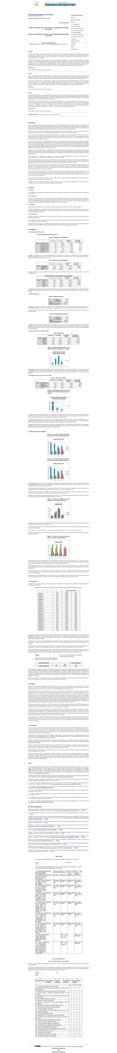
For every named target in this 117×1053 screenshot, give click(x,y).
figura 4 (32, 483)
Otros (74, 45)
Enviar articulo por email (78, 36)
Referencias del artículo (78, 28)
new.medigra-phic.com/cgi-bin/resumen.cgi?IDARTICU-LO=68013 (66, 784)
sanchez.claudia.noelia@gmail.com (41, 773)
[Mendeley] (72, 45)
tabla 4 (31, 306)
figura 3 (32, 419)
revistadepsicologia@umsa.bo (58, 1051)
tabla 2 (31, 271)
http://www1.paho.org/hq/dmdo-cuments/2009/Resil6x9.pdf (41, 826)
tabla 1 (31, 255)
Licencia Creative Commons (77, 1046)
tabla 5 (31, 324)
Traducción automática (78, 34)
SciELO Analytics (77, 19)
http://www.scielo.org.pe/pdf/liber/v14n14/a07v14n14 (67, 810)
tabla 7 (32, 634)
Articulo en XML (76, 26)
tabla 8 (39, 669)
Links (83, 810)
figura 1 (31, 369)
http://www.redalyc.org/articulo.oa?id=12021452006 (45, 829)
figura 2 (32, 414)
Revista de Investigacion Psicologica (40, 14)
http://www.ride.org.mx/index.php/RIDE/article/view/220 (40, 787)
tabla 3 (31, 289)
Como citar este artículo (78, 30)
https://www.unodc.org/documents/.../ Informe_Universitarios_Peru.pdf (57, 776)
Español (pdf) (76, 24)
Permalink (75, 49)
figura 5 (31, 523)
